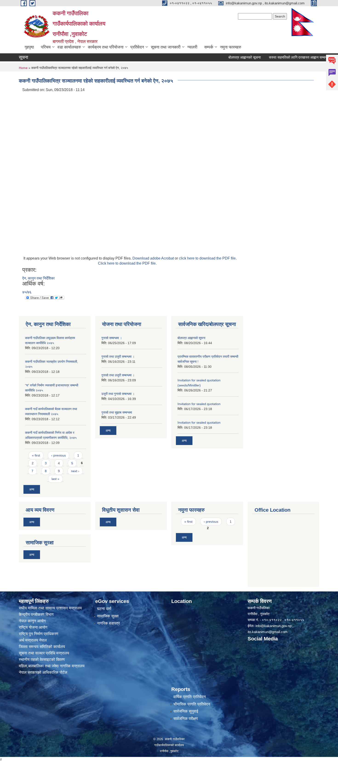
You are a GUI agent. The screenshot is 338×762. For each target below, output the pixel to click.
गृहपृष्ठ (29, 47)
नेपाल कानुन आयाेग (32, 621)
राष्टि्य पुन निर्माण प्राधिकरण (38, 634)
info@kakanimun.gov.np (273, 626)
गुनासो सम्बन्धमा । (111, 338)
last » (55, 479)
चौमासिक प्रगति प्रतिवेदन (191, 704)
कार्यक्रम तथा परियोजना (105, 47)
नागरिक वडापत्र (108, 623)
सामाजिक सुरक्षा (108, 616)
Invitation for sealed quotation (199, 404)
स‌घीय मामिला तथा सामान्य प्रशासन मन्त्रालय (50, 608)
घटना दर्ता (104, 609)
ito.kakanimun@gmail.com (268, 632)
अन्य (31, 489)
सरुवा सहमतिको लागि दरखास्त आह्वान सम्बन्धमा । (287, 57)
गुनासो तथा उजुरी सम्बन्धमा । (118, 356)
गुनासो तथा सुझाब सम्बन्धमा (116, 412)
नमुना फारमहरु (230, 47)
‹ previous (58, 455)
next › (75, 471)
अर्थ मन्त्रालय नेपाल (33, 640)
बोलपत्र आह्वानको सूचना (230, 57)
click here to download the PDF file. (208, 258)
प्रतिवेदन (137, 47)
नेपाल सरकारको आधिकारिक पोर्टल (43, 672)
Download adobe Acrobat (153, 258)
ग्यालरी (192, 47)
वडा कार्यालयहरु (69, 47)
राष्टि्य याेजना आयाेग (33, 627)
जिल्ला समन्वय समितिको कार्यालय (42, 647)
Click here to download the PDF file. (127, 263)
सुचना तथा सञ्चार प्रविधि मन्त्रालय (44, 653)
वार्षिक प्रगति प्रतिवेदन (189, 697)
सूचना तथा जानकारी (165, 47)
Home (23, 68)
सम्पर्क (208, 47)
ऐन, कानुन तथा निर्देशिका (38, 278)
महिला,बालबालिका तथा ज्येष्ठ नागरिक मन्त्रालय (51, 666)
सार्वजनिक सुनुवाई (185, 711)
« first (36, 455)
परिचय (46, 47)
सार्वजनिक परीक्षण (185, 718)
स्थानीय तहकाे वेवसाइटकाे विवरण (42, 659)
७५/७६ (27, 292)
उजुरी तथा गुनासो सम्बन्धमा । (118, 394)
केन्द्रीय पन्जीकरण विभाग (36, 614)
